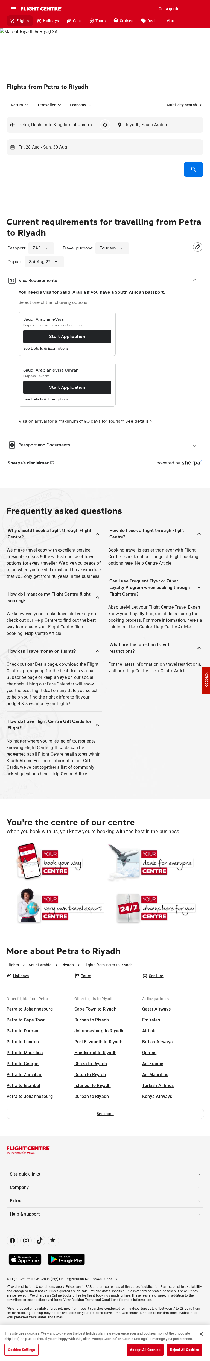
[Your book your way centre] (55, 862)
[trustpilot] (53, 1240)
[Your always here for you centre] (154, 907)
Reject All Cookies (184, 1350)
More (171, 21)
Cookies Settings (21, 1350)
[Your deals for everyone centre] (154, 862)
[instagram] (26, 1240)
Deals (152, 21)
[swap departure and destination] (105, 124)
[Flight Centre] (41, 9)
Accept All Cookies (145, 1350)
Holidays (51, 21)
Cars (77, 21)
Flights (22, 21)
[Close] (201, 1334)
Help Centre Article (43, 633)
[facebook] (12, 1240)
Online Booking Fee (66, 1295)
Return (17, 105)
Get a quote (169, 9)
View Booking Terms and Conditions (91, 1300)
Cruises (126, 21)
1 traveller (46, 105)
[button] (105, 1114)
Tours (100, 21)
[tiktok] (39, 1240)
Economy (78, 105)
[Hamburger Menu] (13, 8)
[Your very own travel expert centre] (55, 907)
